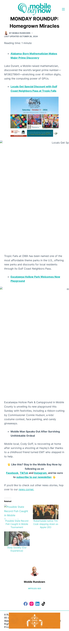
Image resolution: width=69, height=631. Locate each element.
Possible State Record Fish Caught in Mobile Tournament (16, 524)
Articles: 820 (34, 588)
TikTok (24, 472)
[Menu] (63, 9)
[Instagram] (32, 604)
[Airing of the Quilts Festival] (34, 116)
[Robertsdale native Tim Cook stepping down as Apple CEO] (45, 512)
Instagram (40, 472)
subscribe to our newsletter (33, 477)
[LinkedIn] (37, 604)
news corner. (26, 489)
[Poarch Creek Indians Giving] (34, 620)
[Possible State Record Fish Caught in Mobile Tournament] (17, 512)
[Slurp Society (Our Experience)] (17, 538)
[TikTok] (43, 604)
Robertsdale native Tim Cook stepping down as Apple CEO (45, 524)
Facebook (12, 472)
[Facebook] (26, 604)
